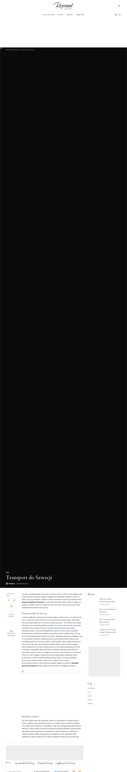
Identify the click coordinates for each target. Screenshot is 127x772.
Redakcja (12, 583)
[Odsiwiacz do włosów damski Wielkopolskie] (93, 632)
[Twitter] (14, 600)
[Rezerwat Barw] (63, 6)
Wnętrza (90, 703)
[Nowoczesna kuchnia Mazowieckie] (93, 622)
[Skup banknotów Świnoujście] (11, 623)
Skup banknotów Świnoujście (11, 633)
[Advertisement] (63, 32)
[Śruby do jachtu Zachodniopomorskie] (93, 601)
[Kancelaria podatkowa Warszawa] (93, 612)
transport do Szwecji (45, 763)
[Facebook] (8, 600)
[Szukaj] (119, 15)
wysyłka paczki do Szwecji (66, 763)
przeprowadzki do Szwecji (25, 763)
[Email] (11, 606)
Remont (90, 700)
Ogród (89, 696)
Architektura (91, 688)
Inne (7, 572)
